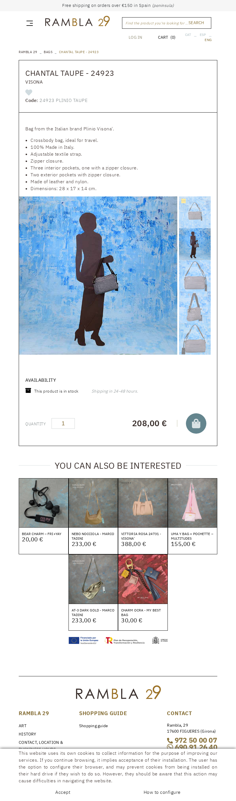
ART (22, 725)
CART (167, 37)
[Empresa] (77, 22)
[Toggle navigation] (28, 23)
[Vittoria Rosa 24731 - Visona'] (143, 502)
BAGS (48, 52)
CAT (188, 34)
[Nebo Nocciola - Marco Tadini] (93, 502)
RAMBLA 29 (28, 52)
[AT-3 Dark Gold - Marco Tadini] (93, 579)
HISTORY (27, 734)
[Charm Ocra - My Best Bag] (143, 579)
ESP (203, 34)
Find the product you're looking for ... (157, 23)
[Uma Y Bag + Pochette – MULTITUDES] (192, 502)
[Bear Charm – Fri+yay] (43, 502)
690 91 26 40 (195, 747)
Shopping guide (93, 725)
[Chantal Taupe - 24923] (98, 275)
